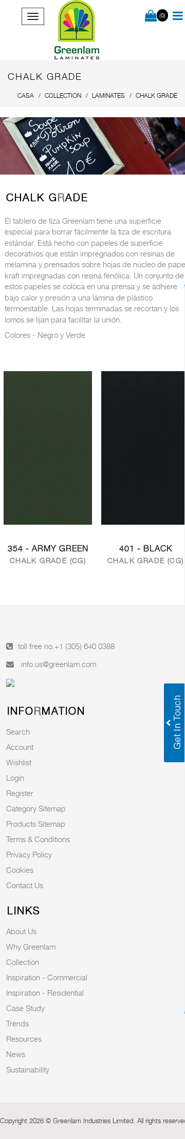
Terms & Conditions (38, 839)
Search (18, 731)
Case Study (25, 1008)
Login (15, 777)
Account (19, 746)
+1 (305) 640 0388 (84, 646)
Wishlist (18, 762)
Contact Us (24, 885)
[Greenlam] (77, 30)
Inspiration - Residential (45, 992)
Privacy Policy (29, 854)
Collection (22, 961)
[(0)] (151, 16)
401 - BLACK (145, 548)
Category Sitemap (36, 808)
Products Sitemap (35, 823)
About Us (21, 931)
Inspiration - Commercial (46, 977)
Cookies (19, 869)
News (15, 1054)
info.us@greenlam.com (58, 664)
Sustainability (27, 1069)
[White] (48, 447)
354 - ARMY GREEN (48, 548)
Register (19, 793)
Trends (17, 1023)
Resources (24, 1038)
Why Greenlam (30, 946)
